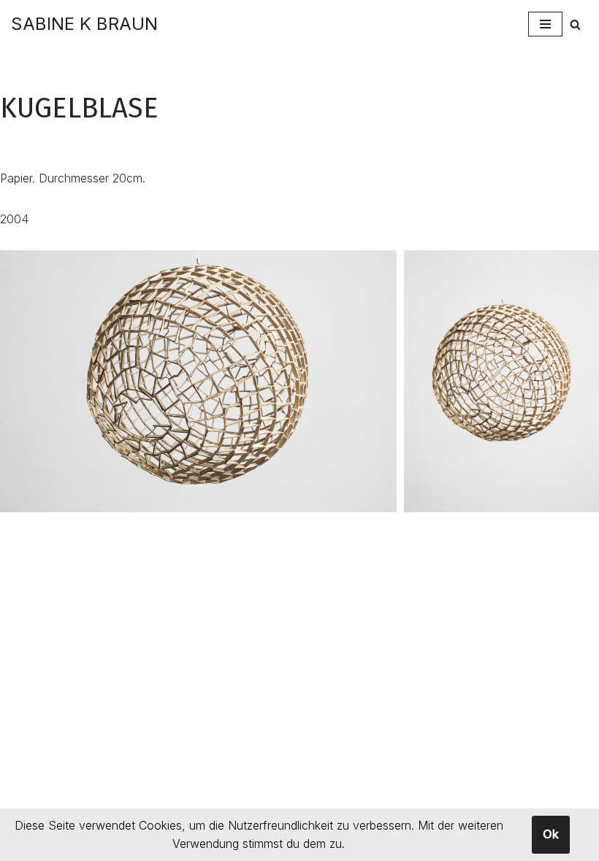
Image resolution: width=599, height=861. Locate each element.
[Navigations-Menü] (545, 24)
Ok (551, 834)
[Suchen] (575, 24)
